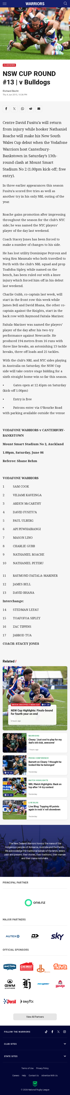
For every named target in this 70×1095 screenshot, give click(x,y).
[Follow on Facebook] (52, 1032)
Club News (9, 65)
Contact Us (34, 1075)
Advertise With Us (49, 1075)
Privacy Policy (42, 1068)
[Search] (65, 4)
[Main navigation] (4, 4)
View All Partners (35, 1016)
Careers (15, 1075)
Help (24, 1075)
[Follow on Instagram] (64, 1032)
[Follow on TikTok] (46, 1032)
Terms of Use (27, 1068)
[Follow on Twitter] (58, 1032)
